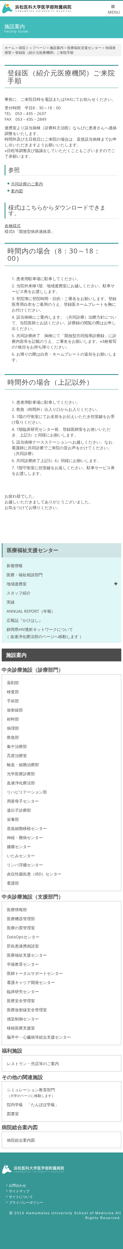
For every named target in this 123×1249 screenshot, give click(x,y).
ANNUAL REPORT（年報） (31, 611)
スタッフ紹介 (19, 593)
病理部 (13, 728)
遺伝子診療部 (19, 810)
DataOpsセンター (23, 937)
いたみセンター (21, 855)
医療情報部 (17, 909)
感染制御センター (23, 1019)
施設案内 (57, 47)
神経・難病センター (25, 837)
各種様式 (13, 225)
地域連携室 (17, 583)
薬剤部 (13, 682)
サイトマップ (19, 1191)
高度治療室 (17, 755)
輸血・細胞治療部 (23, 764)
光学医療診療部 (21, 773)
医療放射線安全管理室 (27, 1009)
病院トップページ (32, 47)
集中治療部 (17, 746)
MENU (114, 12)
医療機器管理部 (21, 918)
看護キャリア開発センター (31, 982)
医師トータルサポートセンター (35, 973)
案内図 (17, 191)
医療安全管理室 (21, 1000)
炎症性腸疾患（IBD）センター (34, 874)
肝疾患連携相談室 (23, 946)
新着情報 (15, 565)
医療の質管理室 (21, 927)
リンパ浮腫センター (25, 864)
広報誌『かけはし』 (25, 620)
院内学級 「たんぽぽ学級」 (33, 1104)
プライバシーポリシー (26, 1202)
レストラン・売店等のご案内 (33, 1063)
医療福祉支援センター (84, 47)
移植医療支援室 (21, 1028)
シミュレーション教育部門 (31, 1092)
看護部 (13, 883)
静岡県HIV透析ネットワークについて (40, 629)
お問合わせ (17, 1185)
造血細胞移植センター (27, 828)
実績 (11, 602)
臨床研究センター (23, 991)
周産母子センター (23, 801)
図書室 (13, 1113)
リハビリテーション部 (27, 792)
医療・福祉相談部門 (25, 574)
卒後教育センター (23, 964)
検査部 (13, 691)
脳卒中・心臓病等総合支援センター (39, 1037)
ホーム (10, 47)
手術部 (13, 701)
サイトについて (21, 1196)
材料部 (13, 719)
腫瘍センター (19, 846)
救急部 (13, 737)
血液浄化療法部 (21, 783)
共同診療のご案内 (27, 183)
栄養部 (13, 819)
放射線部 (15, 710)
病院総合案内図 (21, 1140)
